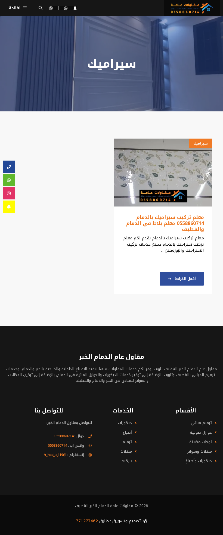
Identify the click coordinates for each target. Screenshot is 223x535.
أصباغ (127, 432)
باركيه (127, 461)
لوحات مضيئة (200, 442)
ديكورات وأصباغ (198, 461)
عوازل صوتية (201, 432)
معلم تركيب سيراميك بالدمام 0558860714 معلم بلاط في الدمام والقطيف (165, 223)
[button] (40, 8)
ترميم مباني (201, 423)
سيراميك (200, 143)
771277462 (87, 521)
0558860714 (63, 436)
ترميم (127, 442)
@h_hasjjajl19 (55, 454)
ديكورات (125, 423)
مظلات (126, 451)
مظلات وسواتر (199, 451)
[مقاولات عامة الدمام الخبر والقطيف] (192, 8)
